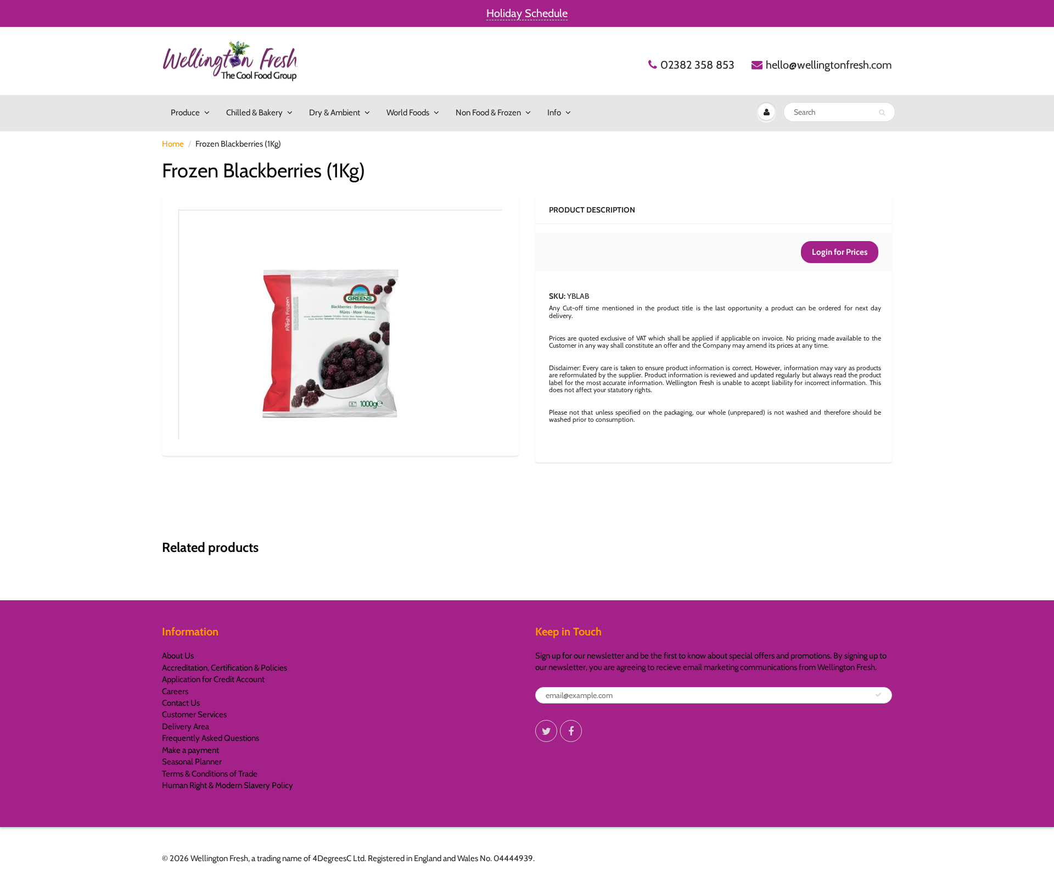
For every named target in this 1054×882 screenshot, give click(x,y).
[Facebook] (571, 731)
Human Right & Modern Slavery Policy (227, 785)
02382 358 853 (697, 64)
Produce (185, 113)
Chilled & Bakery (254, 113)
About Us (178, 656)
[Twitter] (546, 731)
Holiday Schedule (527, 13)
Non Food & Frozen (488, 113)
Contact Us (181, 703)
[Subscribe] (878, 695)
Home (173, 144)
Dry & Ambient (334, 113)
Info (554, 113)
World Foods (407, 113)
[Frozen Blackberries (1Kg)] (340, 324)
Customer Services (194, 714)
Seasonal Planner (192, 762)
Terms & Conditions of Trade (209, 774)
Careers (175, 691)
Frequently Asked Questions (210, 738)
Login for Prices (839, 252)
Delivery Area (185, 727)
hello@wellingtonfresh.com (829, 64)
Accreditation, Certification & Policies (224, 668)
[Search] (881, 112)
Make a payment (190, 750)
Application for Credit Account (213, 679)
